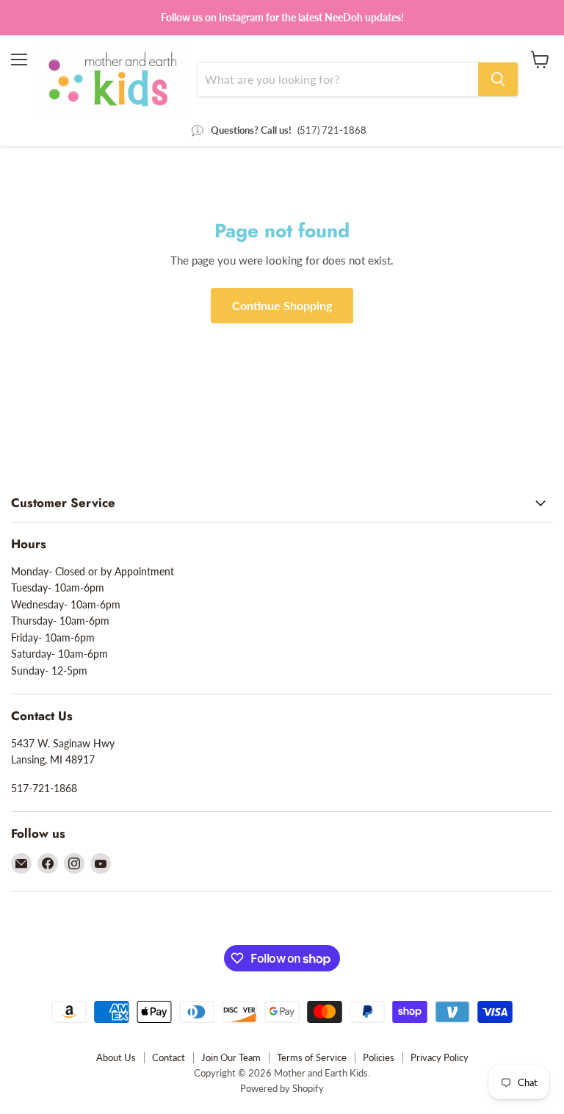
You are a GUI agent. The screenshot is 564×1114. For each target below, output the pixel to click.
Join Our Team (231, 1057)
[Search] (498, 79)
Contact (168, 1057)
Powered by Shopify (282, 1088)
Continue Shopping (282, 305)
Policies (378, 1057)
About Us (116, 1057)
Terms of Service (312, 1057)
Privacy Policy (440, 1057)
